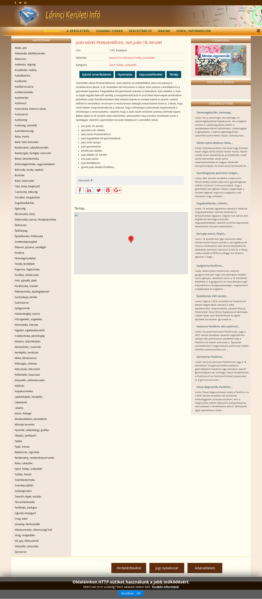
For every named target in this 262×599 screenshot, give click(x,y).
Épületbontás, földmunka (29, 236)
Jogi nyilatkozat (166, 568)
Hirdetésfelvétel (129, 568)
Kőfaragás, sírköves (26, 363)
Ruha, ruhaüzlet (24, 463)
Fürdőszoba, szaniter (26, 286)
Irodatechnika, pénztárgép (30, 335)
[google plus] (25, 2)
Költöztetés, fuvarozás (27, 374)
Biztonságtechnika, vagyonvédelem (35, 164)
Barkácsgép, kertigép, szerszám (33, 153)
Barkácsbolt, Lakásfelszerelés (32, 147)
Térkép (173, 74)
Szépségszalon (23, 491)
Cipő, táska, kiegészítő (27, 186)
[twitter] (20, 2)
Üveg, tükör (21, 518)
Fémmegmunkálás (25, 258)
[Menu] (257, 31)
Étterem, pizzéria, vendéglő (30, 247)
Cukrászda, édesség (26, 191)
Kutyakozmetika (24, 391)
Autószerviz (21, 114)
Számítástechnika (25, 479)
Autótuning (21, 119)
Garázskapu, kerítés (26, 297)
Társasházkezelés (25, 502)
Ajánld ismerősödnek (96, 74)
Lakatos (19, 407)
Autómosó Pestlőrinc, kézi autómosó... (218, 326)
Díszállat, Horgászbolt (27, 197)
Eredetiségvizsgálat (26, 241)
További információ (165, 587)
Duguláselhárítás (24, 203)
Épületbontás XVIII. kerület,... (212, 296)
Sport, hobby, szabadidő (28, 468)
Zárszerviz (21, 551)
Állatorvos (20, 59)
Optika (18, 441)
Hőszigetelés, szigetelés (28, 319)
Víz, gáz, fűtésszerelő (27, 540)
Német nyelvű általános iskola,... (214, 142)
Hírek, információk (193, 31)
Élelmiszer (21, 225)
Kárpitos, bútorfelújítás (28, 341)
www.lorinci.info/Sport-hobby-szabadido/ (132, 57)
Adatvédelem (205, 568)
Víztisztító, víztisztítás (27, 546)
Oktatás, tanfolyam (25, 435)
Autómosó (20, 103)
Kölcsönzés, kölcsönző (27, 369)
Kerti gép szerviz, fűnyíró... (211, 233)
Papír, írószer (22, 446)
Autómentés (22, 97)
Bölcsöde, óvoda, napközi (29, 169)
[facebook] (15, 2)
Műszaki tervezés (25, 424)
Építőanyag (21, 230)
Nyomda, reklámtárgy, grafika (32, 430)
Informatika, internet (26, 324)
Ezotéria (19, 252)
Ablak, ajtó (21, 47)
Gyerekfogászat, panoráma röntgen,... (218, 173)
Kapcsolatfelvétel (151, 74)
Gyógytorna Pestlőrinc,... (210, 265)
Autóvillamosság (24, 131)
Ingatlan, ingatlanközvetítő (30, 330)
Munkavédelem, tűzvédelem (31, 419)
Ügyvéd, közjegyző (25, 513)
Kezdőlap (52, 31)
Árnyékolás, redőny (26, 70)
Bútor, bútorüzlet (24, 180)
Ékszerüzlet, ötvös (25, 214)
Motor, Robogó (23, 413)
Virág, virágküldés (25, 535)
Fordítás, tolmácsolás (27, 275)
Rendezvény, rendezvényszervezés (34, 457)
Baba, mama (22, 136)
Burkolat (19, 175)
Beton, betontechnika (27, 158)
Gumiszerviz (22, 302)
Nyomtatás (125, 74)
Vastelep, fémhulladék (27, 524)
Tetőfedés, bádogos (26, 507)
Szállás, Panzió (23, 474)
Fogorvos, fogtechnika (27, 269)
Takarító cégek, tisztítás (28, 496)
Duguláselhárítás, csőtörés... (212, 203)
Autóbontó (21, 81)
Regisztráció (140, 31)
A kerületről (78, 31)
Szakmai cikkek (109, 31)
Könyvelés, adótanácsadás (30, 380)
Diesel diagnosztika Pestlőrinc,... (214, 387)
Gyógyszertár (22, 308)
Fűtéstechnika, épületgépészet (32, 291)
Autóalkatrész (22, 75)
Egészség (20, 208)
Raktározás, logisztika (27, 452)
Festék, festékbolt (25, 263)
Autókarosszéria (24, 86)
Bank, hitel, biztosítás (27, 142)
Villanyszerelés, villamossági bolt (33, 529)
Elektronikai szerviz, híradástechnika (35, 219)
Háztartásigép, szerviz (27, 313)
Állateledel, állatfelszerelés (30, 53)
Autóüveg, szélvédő (26, 125)
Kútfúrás (19, 385)
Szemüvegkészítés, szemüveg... (214, 112)
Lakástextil (21, 402)
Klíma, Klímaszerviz (26, 358)
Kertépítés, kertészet (26, 352)
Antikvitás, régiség (25, 64)
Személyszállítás (24, 485)
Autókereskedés (24, 92)
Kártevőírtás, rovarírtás (28, 347)
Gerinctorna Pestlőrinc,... (210, 356)
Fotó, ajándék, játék (26, 280)
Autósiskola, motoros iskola (30, 108)
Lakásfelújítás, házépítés (29, 396)
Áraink (164, 31)
